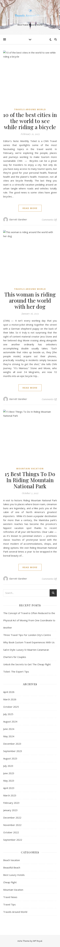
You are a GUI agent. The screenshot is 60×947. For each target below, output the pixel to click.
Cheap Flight (10, 882)
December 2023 (12, 743)
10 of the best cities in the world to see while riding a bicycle (30, 120)
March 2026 (9, 699)
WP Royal (37, 940)
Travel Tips (9, 904)
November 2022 (12, 825)
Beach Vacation (11, 860)
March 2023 (9, 795)
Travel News (10, 897)
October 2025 (11, 706)
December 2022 (12, 817)
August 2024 (10, 721)
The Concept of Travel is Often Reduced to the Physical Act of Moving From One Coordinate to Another (29, 620)
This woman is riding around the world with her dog (30, 300)
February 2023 (11, 802)
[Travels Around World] (30, 14)
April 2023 (8, 788)
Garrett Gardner (18, 219)
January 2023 (10, 810)
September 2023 (12, 751)
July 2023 (8, 765)
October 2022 (11, 832)
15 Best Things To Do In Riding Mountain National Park (30, 480)
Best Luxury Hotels (14, 874)
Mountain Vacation (30, 468)
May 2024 (8, 736)
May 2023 (8, 780)
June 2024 (8, 728)
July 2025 (8, 714)
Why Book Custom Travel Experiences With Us (29, 642)
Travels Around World (30, 109)
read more (30, 208)
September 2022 (12, 839)
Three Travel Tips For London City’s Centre (27, 635)
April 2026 (8, 692)
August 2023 (10, 758)
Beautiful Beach (11, 867)
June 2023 (8, 773)
